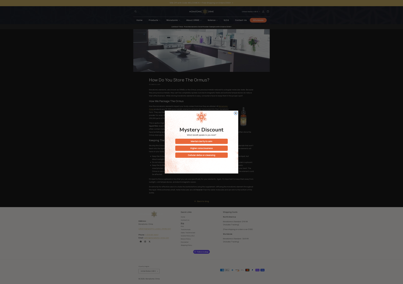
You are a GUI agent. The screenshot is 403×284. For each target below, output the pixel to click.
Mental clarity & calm (201, 141)
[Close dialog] (235, 113)
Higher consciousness (201, 148)
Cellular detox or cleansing (201, 155)
